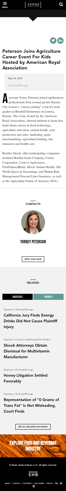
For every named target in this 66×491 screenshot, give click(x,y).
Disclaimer (39, 483)
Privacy (50, 483)
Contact (17, 483)
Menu (5, 7)
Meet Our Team (33, 259)
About (7, 483)
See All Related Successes (33, 427)
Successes (17, 296)
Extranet (27, 483)
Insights (49, 296)
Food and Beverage (18, 85)
